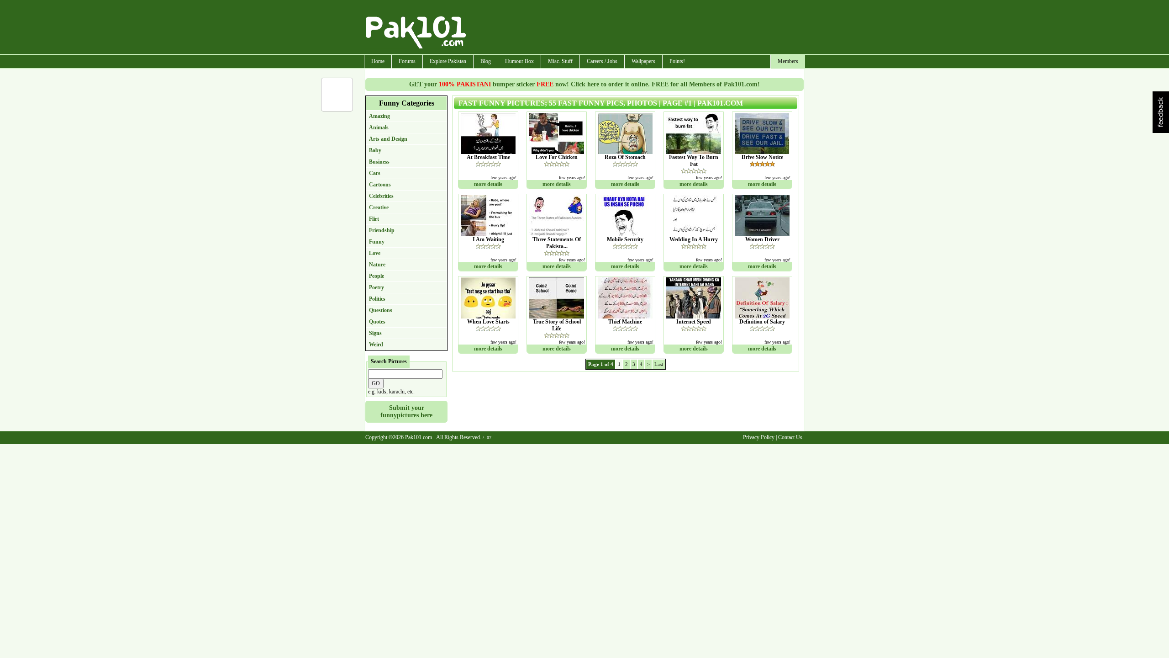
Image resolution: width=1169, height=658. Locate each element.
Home (377, 61)
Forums (407, 61)
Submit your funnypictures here (406, 411)
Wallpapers (643, 61)
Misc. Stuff (560, 61)
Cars (374, 173)
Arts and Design (388, 139)
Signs (375, 333)
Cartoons (380, 184)
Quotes (377, 321)
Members (788, 61)
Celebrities (381, 196)
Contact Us (790, 437)
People (376, 276)
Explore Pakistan (448, 61)
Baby (375, 150)
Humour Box (519, 61)
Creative (379, 207)
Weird (376, 344)
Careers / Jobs (602, 61)
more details (488, 184)
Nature (377, 264)
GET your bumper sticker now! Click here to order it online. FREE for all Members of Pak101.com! (584, 84)
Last (658, 364)
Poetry (376, 287)
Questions (380, 310)
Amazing (379, 116)
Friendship (382, 230)
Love (374, 253)
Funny (376, 242)
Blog (485, 61)
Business (379, 162)
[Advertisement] (636, 27)
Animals (379, 127)
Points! (677, 61)
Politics (377, 299)
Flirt (374, 219)
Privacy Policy (758, 437)
